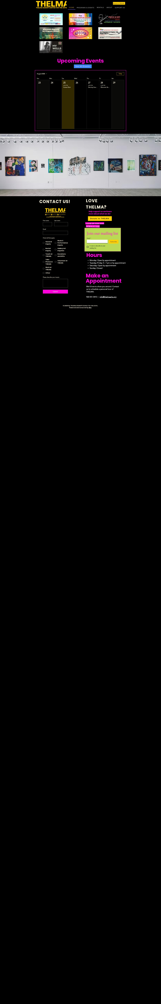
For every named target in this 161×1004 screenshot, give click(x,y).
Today (120, 73)
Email (44, 229)
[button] (43, 104)
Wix (90, 308)
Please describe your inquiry (51, 277)
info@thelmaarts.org (108, 297)
